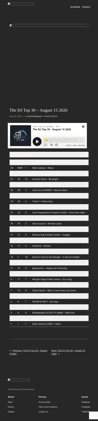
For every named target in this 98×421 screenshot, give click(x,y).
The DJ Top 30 (50, 116)
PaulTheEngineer (35, 116)
